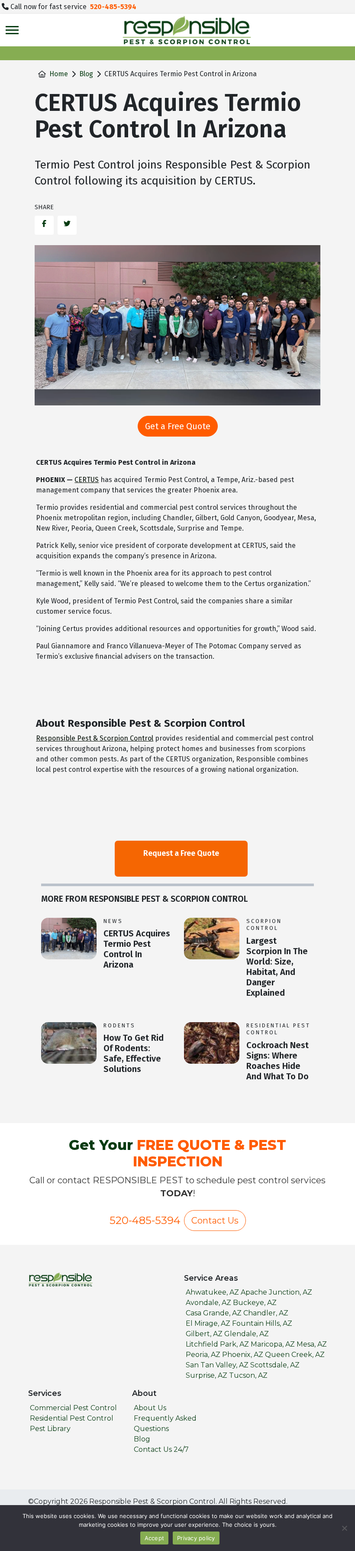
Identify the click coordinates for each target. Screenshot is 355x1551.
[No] (344, 1528)
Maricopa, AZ (273, 1344)
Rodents (119, 1025)
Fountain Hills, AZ (262, 1323)
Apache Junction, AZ (276, 1292)
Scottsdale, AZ (275, 1365)
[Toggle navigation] (12, 30)
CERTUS (86, 480)
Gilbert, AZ (204, 1334)
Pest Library (50, 1429)
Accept (155, 1538)
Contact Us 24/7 (161, 1449)
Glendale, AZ (246, 1334)
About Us (150, 1408)
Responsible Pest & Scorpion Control (94, 738)
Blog (86, 74)
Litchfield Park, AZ (217, 1344)
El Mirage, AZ (208, 1323)
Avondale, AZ (208, 1302)
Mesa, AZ (312, 1344)
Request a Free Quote (181, 853)
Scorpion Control (264, 925)
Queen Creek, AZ (295, 1354)
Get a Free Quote (177, 426)
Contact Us (215, 1220)
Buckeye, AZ (255, 1302)
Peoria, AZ (203, 1354)
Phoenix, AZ (242, 1354)
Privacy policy (196, 1538)
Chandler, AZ (265, 1313)
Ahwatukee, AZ (212, 1292)
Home (58, 74)
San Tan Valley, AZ (217, 1365)
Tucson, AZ (248, 1375)
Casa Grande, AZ (214, 1313)
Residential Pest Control (278, 1029)
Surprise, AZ (206, 1375)
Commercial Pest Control (73, 1408)
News (113, 921)
